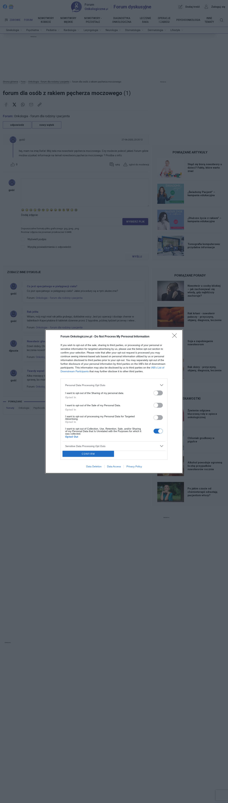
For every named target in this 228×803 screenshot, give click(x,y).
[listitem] (114, 385)
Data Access (114, 466)
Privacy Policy (134, 466)
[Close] (175, 336)
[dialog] (114, 401)
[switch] (158, 393)
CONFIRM (88, 454)
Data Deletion (94, 466)
